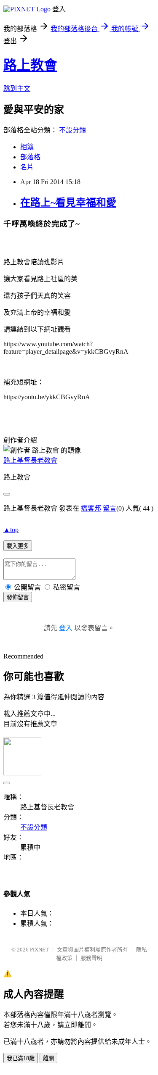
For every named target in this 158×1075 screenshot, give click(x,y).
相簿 (27, 146)
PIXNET (39, 949)
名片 (27, 167)
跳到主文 (16, 88)
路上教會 (30, 65)
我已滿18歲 (21, 1058)
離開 (48, 1058)
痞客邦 (91, 508)
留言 (109, 508)
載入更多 (18, 546)
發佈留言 (18, 597)
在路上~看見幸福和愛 (68, 202)
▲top (11, 529)
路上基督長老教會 (30, 460)
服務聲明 (91, 958)
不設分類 (72, 130)
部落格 (30, 157)
